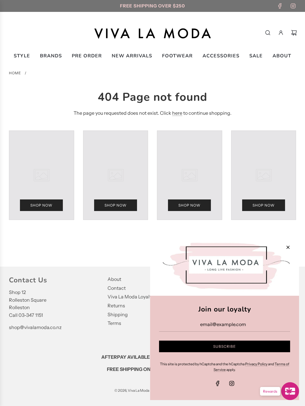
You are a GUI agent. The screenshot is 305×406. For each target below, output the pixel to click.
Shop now (41, 205)
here (177, 113)
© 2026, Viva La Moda (131, 390)
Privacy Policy (256, 364)
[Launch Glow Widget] (290, 391)
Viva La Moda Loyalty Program (141, 297)
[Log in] (280, 32)
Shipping (118, 314)
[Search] (267, 32)
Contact (117, 288)
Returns (116, 306)
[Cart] (294, 32)
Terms (114, 323)
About (114, 279)
